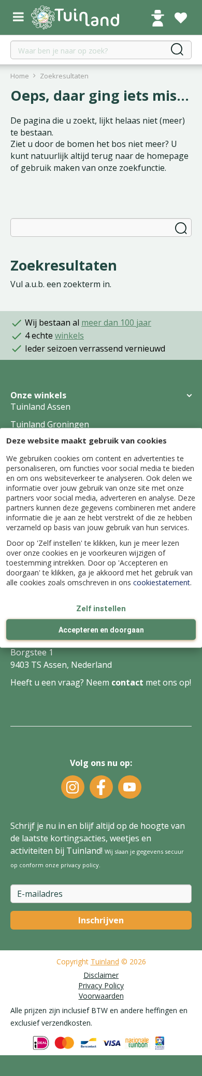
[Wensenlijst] (180, 18)
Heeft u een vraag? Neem (60, 682)
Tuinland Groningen (49, 424)
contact (127, 682)
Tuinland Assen (40, 406)
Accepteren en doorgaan (101, 630)
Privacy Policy (101, 985)
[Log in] (157, 18)
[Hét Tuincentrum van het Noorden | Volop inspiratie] (75, 17)
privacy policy (80, 865)
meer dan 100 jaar (116, 322)
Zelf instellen (101, 608)
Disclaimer (101, 975)
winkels (69, 335)
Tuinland (105, 961)
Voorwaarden (101, 996)
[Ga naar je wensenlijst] (180, 18)
